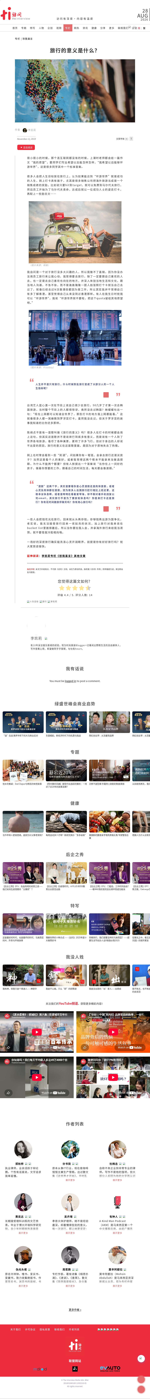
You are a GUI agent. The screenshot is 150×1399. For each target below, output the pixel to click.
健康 (94, 28)
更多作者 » (75, 1309)
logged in (70, 681)
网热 (76, 28)
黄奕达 (19, 1216)
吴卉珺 (68, 1216)
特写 (32, 28)
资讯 (85, 28)
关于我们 (15, 1329)
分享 (103, 28)
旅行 (44, 601)
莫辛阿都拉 (116, 1269)
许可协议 (30, 1329)
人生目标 (34, 601)
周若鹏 (67, 1269)
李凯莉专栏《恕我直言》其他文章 (64, 556)
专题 (24, 28)
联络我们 (123, 28)
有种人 (114, 1216)
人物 (41, 28)
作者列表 (74, 1329)
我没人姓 (75, 957)
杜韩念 (114, 1163)
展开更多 (70, 1179)
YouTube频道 (68, 1003)
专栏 (67, 28)
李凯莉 (31, 130)
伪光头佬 (21, 1269)
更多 (111, 28)
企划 (50, 28)
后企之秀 (75, 854)
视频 (59, 28)
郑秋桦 (19, 1163)
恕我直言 (28, 38)
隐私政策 (45, 1329)
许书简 (67, 1163)
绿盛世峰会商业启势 (75, 704)
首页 (15, 28)
